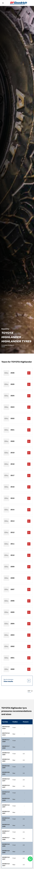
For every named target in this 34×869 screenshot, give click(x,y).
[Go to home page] (18, 3)
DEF (29, 691)
